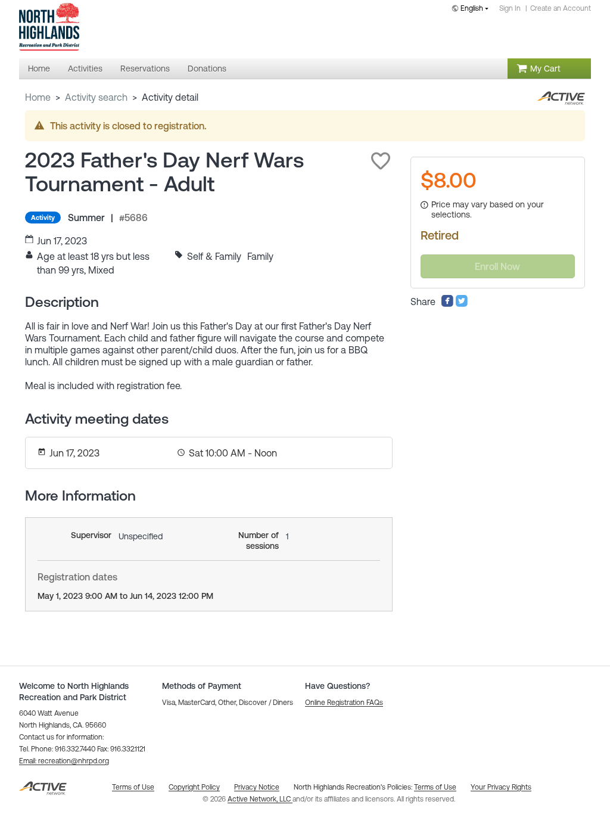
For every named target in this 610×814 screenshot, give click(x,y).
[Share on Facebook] (447, 304)
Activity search (96, 97)
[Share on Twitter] (462, 304)
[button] (380, 160)
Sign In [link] (510, 8)
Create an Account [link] (560, 8)
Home (38, 97)
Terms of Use (435, 787)
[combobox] (472, 9)
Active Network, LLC (260, 799)
